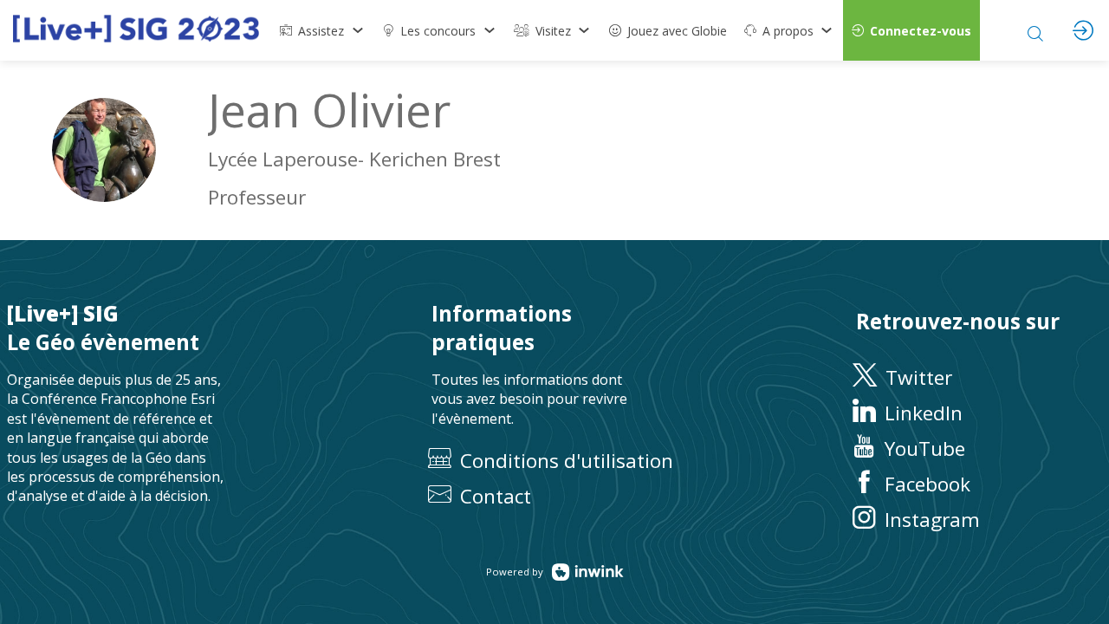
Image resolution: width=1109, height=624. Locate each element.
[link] (322, 30)
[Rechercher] (1035, 30)
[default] (668, 30)
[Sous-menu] (357, 30)
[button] (911, 30)
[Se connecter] (1083, 30)
